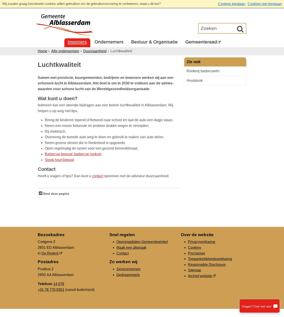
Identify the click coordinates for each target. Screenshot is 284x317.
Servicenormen (128, 269)
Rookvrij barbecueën (203, 71)
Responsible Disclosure (207, 264)
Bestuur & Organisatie (154, 41)
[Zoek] (240, 29)
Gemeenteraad (201, 41)
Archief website (200, 276)
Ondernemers (109, 41)
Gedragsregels (128, 275)
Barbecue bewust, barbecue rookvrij (73, 154)
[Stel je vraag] (260, 306)
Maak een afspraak (131, 247)
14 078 (58, 284)
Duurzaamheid (94, 51)
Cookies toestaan (231, 4)
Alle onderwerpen (65, 51)
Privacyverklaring (201, 242)
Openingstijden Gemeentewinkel (142, 242)
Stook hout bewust (59, 160)
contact (97, 176)
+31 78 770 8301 (51, 290)
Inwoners (77, 41)
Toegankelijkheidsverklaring (210, 259)
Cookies (194, 247)
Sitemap (194, 270)
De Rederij (50, 253)
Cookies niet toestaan (265, 4)
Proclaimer (196, 253)
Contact (122, 253)
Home (42, 51)
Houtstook (195, 80)
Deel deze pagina (55, 193)
